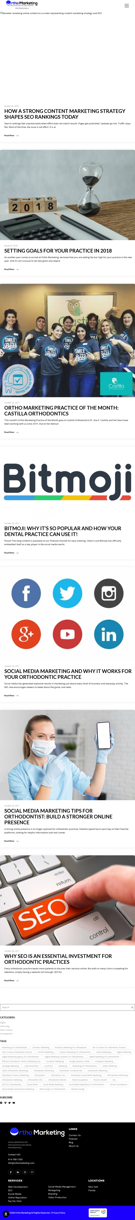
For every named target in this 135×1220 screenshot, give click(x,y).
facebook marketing (55, 1061)
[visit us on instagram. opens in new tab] (25, 1172)
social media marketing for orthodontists (86, 1084)
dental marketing (103, 1052)
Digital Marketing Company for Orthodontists (64, 1056)
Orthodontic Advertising (44, 1070)
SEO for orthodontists (11, 1084)
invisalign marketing (10, 1066)
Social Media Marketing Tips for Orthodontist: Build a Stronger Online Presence (58, 816)
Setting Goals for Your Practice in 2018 (58, 251)
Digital (2, 1022)
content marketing (46, 1052)
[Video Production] (67, 1197)
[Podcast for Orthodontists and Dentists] (98, 1139)
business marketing (41, 1047)
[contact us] (98, 1135)
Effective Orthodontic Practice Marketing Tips (21, 1061)
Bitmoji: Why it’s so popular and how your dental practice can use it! (62, 531)
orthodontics (39, 1075)
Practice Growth (100, 1080)
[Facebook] (10, 1172)
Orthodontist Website (57, 1080)
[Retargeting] (67, 1190)
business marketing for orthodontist (71, 1047)
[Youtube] (32, 1172)
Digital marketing (124, 1052)
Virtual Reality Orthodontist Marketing (18, 1089)
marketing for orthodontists (85, 1066)
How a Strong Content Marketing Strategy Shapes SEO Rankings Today (64, 114)
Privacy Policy (58, 1213)
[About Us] (98, 1146)
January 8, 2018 (11, 245)
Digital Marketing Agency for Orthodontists (20, 1056)
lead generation (31, 1066)
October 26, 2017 (11, 402)
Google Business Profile (79, 1061)
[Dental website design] (26, 1187)
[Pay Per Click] (26, 1201)
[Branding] (67, 1194)
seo (114, 1080)
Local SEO (48, 1066)
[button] (127, 6)
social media (32, 1084)
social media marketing (53, 1084)
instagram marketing (104, 1061)
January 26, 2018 (11, 106)
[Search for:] (131, 1007)
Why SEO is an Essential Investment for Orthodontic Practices (58, 959)
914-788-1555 (15, 1159)
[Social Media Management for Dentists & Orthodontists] (26, 1194)
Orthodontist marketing (12, 1080)
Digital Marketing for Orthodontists (104, 1056)
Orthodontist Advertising (117, 1075)
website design (78, 1089)
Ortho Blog (4, 1026)
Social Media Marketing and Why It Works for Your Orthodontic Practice (68, 674)
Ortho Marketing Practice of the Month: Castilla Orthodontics (61, 410)
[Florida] (107, 1190)
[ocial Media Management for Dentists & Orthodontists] (67, 1187)
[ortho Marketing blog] (98, 1142)
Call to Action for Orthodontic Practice (109, 1047)
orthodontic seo (58, 1075)
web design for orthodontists (53, 1089)
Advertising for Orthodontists (14, 1047)
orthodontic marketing (97, 1070)
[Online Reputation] (26, 1197)
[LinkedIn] (17, 1172)
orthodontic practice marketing (15, 1075)
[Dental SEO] (26, 1190)
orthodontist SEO (35, 1080)
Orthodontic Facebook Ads (70, 1070)
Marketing (62, 1066)
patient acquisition (80, 1080)
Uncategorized (6, 1033)
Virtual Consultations (118, 1084)
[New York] (107, 1187)
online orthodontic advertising (15, 1070)
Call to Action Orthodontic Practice (17, 1052)
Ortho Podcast (6, 1030)
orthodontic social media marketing (86, 1075)
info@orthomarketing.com (21, 1163)
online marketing (109, 1066)
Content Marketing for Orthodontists (75, 1052)
